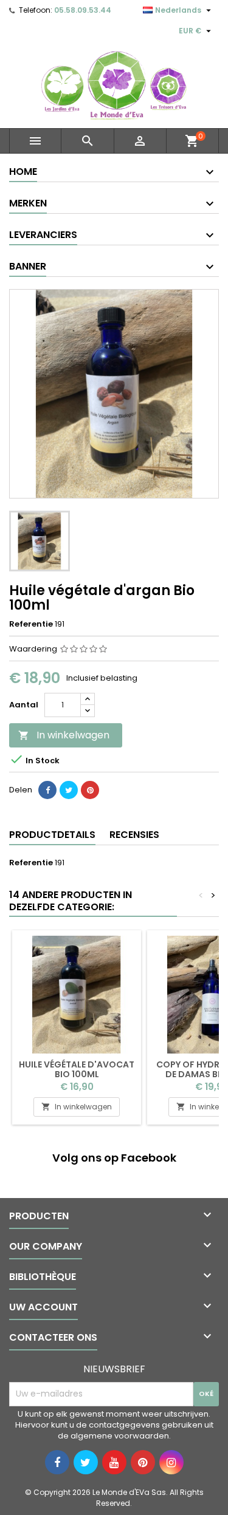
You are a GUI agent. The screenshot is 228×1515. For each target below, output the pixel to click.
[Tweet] (69, 790)
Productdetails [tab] (52, 835)
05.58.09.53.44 (82, 10)
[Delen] (47, 790)
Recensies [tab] (134, 835)
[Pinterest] (90, 790)
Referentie (31, 624)
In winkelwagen (63, 735)
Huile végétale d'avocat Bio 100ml (76, 1069)
